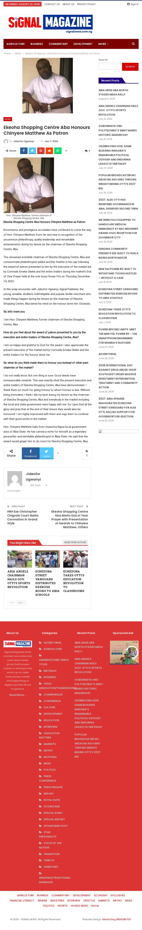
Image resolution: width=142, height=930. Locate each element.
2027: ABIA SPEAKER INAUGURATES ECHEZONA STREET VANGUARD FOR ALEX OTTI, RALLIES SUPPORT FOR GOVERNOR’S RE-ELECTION (117, 407)
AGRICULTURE (15, 44)
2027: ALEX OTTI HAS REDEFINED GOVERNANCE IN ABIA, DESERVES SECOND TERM (118, 204)
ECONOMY (100, 895)
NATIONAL (50, 757)
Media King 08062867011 (116, 919)
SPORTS (62, 906)
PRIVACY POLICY (86, 4)
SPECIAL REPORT (54, 819)
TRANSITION (52, 854)
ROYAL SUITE (52, 800)
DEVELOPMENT (83, 44)
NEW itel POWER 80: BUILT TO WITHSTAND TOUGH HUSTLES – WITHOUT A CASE (118, 273)
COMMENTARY (58, 44)
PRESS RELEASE (53, 787)
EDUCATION (51, 720)
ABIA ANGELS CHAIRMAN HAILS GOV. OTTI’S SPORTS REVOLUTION (118, 110)
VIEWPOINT (51, 867)
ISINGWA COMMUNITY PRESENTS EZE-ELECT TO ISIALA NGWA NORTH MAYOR (118, 253)
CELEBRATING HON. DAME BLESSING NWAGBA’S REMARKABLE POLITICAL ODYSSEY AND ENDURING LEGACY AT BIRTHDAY (115, 155)
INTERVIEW (50, 727)
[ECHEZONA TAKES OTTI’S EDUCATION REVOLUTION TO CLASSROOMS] (75, 559)
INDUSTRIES (57, 900)
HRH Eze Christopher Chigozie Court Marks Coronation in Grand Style (23, 517)
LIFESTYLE (89, 900)
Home (95, 906)
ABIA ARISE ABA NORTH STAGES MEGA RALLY (89, 647)
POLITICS (50, 770)
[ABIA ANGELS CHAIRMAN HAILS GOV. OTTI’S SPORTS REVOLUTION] (19, 559)
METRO (48, 750)
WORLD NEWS (79, 906)
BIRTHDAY (50, 671)
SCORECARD (52, 806)
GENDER (42, 900)
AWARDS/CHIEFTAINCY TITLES (54, 662)
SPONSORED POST (56, 826)
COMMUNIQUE (53, 694)
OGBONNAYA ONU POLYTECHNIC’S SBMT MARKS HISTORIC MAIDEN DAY (118, 130)
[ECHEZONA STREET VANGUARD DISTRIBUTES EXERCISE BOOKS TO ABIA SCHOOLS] (47, 559)
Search (103, 60)
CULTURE (49, 707)
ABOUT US (68, 4)
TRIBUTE (49, 860)
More (102, 44)
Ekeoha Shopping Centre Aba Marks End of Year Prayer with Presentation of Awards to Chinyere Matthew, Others (69, 519)
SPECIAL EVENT (53, 813)
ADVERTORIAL (108, 354)
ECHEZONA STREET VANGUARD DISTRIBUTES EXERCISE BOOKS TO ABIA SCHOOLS (118, 293)
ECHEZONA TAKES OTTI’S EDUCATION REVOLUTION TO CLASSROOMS (117, 314)
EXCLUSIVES (118, 895)
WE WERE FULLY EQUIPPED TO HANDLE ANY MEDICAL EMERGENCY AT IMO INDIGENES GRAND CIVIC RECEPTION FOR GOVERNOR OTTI (118, 228)
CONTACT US (52, 4)
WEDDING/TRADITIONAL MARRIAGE (55, 880)
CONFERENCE (52, 701)
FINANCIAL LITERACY (22, 900)
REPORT (49, 794)
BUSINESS (37, 44)
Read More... (17, 695)
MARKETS (50, 744)
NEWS (8, 119)
